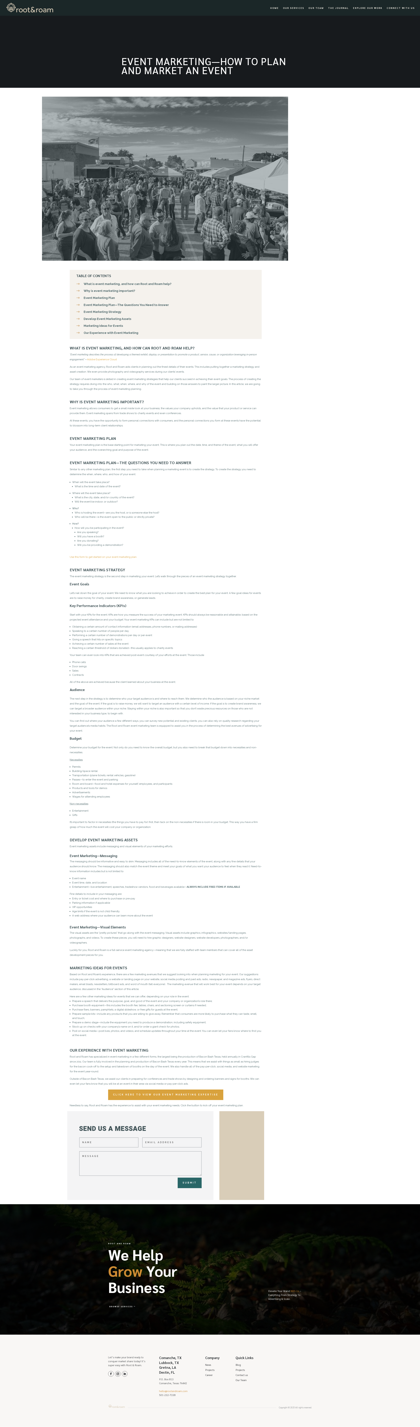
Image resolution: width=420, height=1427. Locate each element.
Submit (190, 1182)
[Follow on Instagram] (118, 1374)
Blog (238, 1364)
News (208, 1364)
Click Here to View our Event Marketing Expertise (165, 1094)
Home (274, 8)
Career (209, 1375)
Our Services (293, 8)
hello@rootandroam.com (173, 1391)
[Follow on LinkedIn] (124, 1374)
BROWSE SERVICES (121, 1306)
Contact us (242, 1375)
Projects (210, 1370)
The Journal (338, 8)
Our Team (316, 8)
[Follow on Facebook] (111, 1374)
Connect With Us (401, 8)
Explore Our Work (367, 8)
